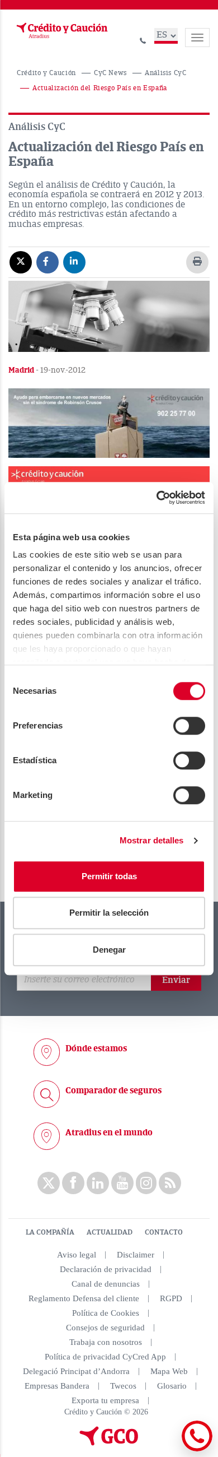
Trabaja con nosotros (105, 1342)
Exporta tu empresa (105, 1400)
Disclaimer (135, 1254)
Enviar (176, 980)
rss (170, 1183)
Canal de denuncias (106, 1283)
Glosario (172, 1385)
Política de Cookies (105, 1312)
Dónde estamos (96, 1048)
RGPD (171, 1298)
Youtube (122, 1183)
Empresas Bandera (57, 1385)
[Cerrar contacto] (167, 1449)
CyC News (110, 73)
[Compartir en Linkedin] (74, 261)
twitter (48, 1183)
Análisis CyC (166, 73)
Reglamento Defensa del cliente (84, 1298)
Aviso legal (76, 1254)
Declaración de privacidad (105, 1269)
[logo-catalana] (109, 1443)
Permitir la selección (109, 912)
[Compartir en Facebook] (47, 261)
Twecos (123, 1385)
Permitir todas (109, 876)
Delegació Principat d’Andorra (76, 1371)
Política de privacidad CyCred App (105, 1356)
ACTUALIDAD (109, 1232)
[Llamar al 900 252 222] (143, 39)
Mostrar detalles (152, 840)
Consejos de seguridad (105, 1327)
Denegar (109, 949)
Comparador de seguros (113, 1090)
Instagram (146, 1183)
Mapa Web (169, 1371)
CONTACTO (164, 1232)
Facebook (73, 1183)
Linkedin (98, 1183)
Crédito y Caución (46, 73)
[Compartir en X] (20, 261)
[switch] (189, 726)
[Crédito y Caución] (61, 31)
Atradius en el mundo (109, 1132)
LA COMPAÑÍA (50, 1232)
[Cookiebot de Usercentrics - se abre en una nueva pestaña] (156, 497)
